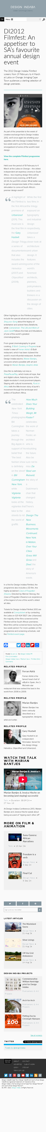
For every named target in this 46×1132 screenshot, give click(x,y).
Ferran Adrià (28, 671)
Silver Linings (28, 939)
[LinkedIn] (28, 645)
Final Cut (27, 873)
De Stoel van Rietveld (31, 471)
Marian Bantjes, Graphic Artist (25, 365)
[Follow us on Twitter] (10, 903)
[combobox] (34, 19)
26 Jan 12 (14, 654)
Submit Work (29, 1064)
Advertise (18, 1064)
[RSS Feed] (35, 1075)
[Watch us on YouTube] (23, 1075)
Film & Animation (11, 656)
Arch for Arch (28, 1000)
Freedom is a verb (29, 856)
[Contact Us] (40, 1075)
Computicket (19, 612)
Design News (29, 862)
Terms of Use (19, 1070)
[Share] (37, 645)
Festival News (25, 659)
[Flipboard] (32, 645)
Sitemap (25, 1067)
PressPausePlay (11, 374)
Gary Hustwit (29, 731)
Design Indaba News (12, 659)
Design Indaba (16, 1088)
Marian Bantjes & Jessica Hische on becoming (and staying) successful (22, 794)
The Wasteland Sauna (29, 925)
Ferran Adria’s (24, 349)
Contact (26, 1061)
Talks (6, 800)
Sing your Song (10, 321)
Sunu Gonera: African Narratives (30, 838)
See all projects (36, 1035)
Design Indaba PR (26, 654)
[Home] (23, 7)
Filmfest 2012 (35, 659)
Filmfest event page (15, 634)
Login (16, 1067)
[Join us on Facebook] (23, 903)
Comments (9, 661)
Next (36, 112)
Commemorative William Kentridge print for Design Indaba (30, 983)
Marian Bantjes (30, 702)
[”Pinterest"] (35, 903)
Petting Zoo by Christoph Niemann (31, 1017)
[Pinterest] (23, 645)
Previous (9, 112)
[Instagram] (18, 1075)
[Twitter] (19, 645)
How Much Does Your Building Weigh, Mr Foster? (31, 408)
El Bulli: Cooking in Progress (24, 346)
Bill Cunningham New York (18, 480)
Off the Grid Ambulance (27, 954)
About (16, 1061)
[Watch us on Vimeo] (27, 1075)
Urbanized (17, 215)
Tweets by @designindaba (15, 1047)
